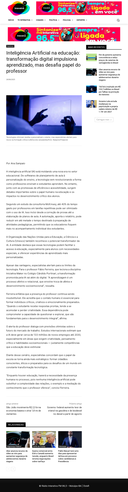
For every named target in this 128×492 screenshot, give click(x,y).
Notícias (10, 46)
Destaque (62, 446)
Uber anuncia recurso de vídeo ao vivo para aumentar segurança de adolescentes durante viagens (17, 456)
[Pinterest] (49, 87)
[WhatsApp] (56, 87)
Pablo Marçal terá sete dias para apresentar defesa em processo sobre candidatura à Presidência (68, 456)
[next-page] (13, 469)
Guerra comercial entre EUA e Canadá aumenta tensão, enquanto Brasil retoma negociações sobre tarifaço (43, 456)
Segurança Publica (14, 446)
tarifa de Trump (39, 446)
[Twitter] (41, 87)
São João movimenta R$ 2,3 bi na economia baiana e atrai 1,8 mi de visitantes (23, 410)
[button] (118, 20)
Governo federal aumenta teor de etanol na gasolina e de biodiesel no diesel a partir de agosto (64, 410)
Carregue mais (102, 119)
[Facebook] (34, 87)
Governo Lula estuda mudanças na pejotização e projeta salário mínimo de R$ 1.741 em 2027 (108, 106)
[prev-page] (8, 469)
